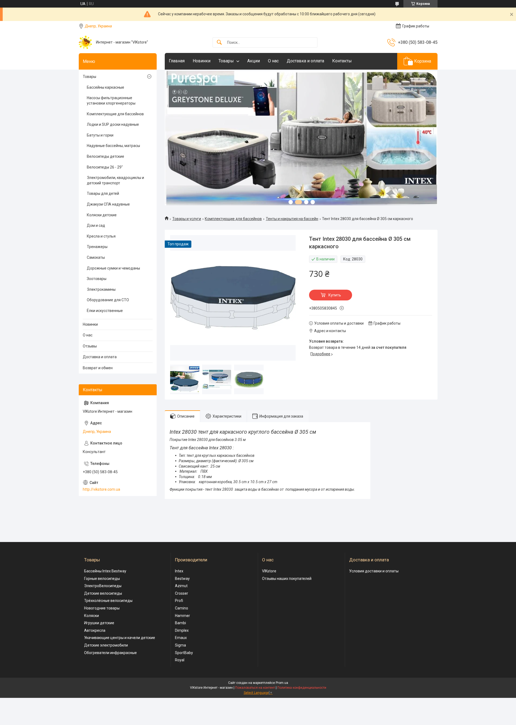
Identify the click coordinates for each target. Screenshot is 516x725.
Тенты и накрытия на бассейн (292, 219)
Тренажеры (97, 247)
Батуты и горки (100, 135)
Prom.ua (282, 683)
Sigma (180, 645)
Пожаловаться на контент (255, 688)
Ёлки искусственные (105, 310)
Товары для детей (103, 193)
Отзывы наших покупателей (286, 578)
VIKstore (269, 571)
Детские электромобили (106, 645)
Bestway (182, 578)
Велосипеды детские (105, 156)
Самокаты (96, 257)
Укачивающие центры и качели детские (119, 638)
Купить (334, 295)
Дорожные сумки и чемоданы (113, 268)
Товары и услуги (186, 219)
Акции (253, 60)
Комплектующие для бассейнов (233, 219)
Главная (177, 60)
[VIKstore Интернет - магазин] (85, 42)
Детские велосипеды (103, 593)
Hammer (182, 615)
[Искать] (219, 42)
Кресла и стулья (101, 236)
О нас (273, 60)
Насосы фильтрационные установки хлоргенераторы (111, 100)
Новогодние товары (102, 608)
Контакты (342, 60)
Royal (179, 660)
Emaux (181, 638)
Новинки (201, 60)
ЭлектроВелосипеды (102, 586)
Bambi (180, 623)
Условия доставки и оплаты (374, 571)
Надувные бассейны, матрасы (113, 145)
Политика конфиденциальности (301, 688)
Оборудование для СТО (108, 300)
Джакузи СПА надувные (108, 204)
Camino (181, 608)
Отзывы (90, 346)
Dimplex (182, 630)
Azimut (181, 586)
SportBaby (184, 653)
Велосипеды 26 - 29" (105, 167)
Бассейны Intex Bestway (105, 571)
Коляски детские (102, 215)
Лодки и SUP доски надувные (113, 124)
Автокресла (94, 630)
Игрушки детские (99, 623)
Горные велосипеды (102, 578)
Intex (179, 571)
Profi (179, 600)
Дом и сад (96, 225)
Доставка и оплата (305, 60)
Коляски (91, 615)
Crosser (181, 593)
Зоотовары (96, 279)
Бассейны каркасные (105, 87)
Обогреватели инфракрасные (110, 653)
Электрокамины (101, 289)
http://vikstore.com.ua (101, 489)
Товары (226, 60)
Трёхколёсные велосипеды (108, 600)
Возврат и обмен (98, 368)
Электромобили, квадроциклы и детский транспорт (115, 180)
